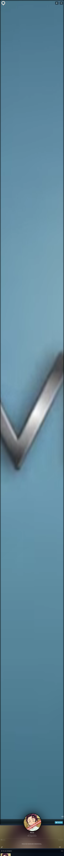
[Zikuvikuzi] (4, 3)
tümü (62, 850)
